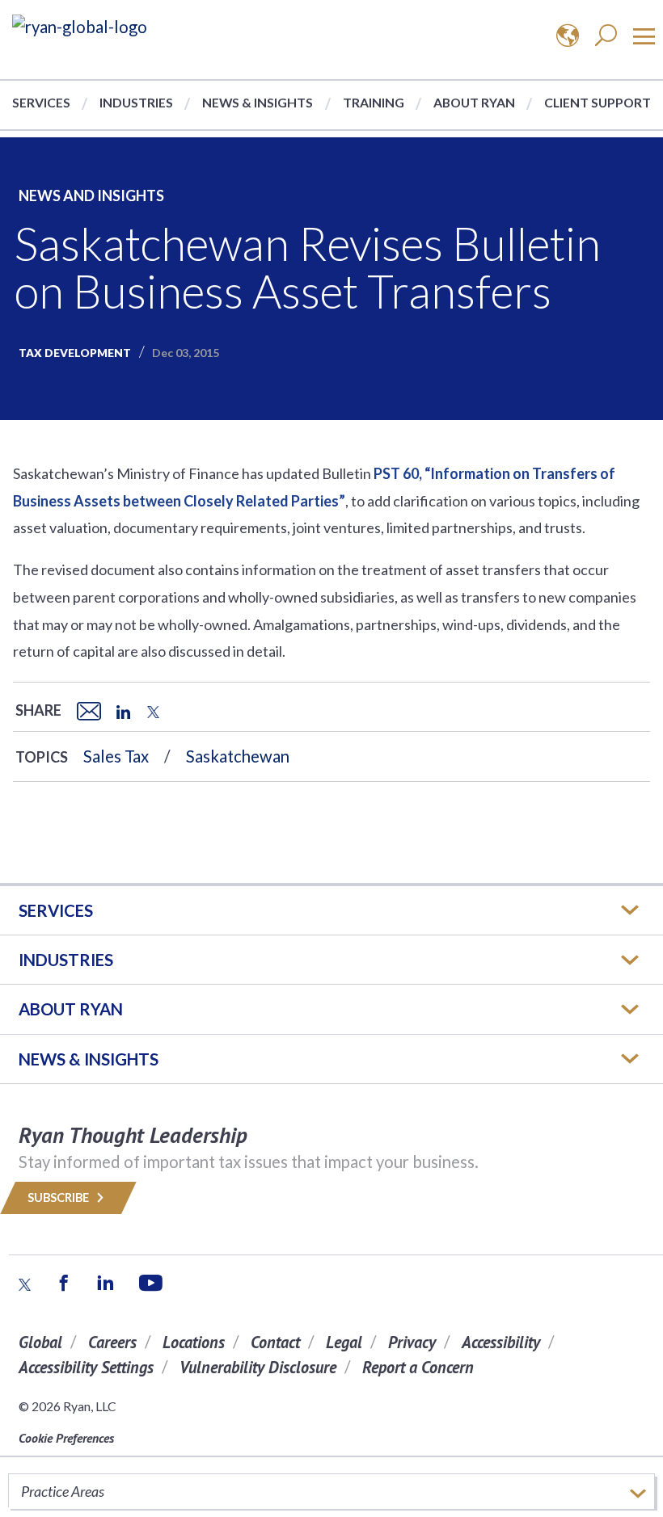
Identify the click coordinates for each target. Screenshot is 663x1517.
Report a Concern (418, 1367)
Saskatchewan (237, 756)
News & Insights (257, 102)
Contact (275, 1342)
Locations (194, 1342)
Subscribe (59, 1197)
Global (40, 1342)
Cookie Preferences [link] (66, 1438)
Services (41, 102)
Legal (344, 1342)
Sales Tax (116, 756)
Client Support (597, 102)
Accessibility (501, 1342)
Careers (112, 1342)
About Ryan (474, 102)
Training (373, 102)
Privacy (412, 1342)
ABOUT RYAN (71, 1009)
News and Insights (91, 195)
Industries (136, 102)
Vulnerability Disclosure (257, 1367)
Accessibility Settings (86, 1367)
